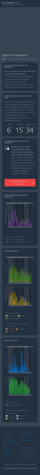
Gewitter (10, 59)
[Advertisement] (20, 28)
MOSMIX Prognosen (28, 440)
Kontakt (5, 450)
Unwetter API (26, 435)
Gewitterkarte (7, 437)
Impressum (7, 455)
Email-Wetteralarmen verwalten (18, 182)
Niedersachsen (22, 59)
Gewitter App (25, 438)
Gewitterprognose (9, 440)
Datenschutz (7, 453)
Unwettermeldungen (10, 443)
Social (34, 464)
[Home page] (3, 59)
